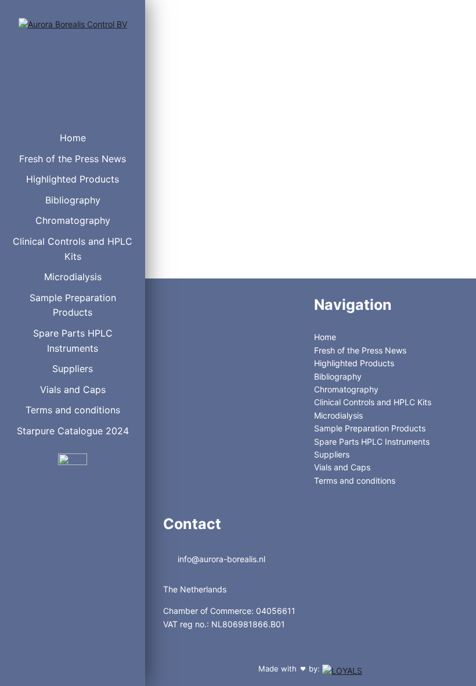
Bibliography (72, 200)
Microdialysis (73, 277)
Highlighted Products (72, 179)
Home (73, 138)
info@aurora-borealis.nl (220, 559)
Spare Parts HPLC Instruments (73, 340)
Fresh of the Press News (72, 159)
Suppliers (72, 368)
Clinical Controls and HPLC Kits (72, 248)
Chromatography (72, 220)
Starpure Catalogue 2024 (73, 431)
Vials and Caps (73, 389)
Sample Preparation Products (73, 305)
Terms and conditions (73, 410)
